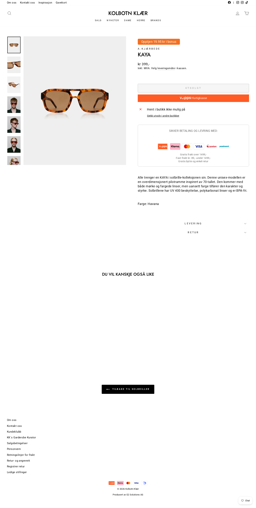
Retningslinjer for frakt (21, 455)
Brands (156, 20)
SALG (98, 20)
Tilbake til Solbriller (130, 389)
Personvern (14, 449)
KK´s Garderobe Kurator (21, 437)
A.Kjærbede (149, 48)
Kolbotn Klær (128, 13)
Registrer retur (16, 466)
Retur (193, 232)
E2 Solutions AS (135, 494)
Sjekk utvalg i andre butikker (163, 115)
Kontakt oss (27, 2)
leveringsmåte (166, 68)
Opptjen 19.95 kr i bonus (158, 41)
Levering (193, 223)
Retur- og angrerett (18, 460)
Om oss (12, 2)
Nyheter (113, 20)
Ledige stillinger (17, 472)
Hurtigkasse (199, 98)
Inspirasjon (45, 2)
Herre (141, 20)
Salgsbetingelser (17, 443)
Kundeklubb (14, 431)
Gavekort (61, 2)
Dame (128, 20)
